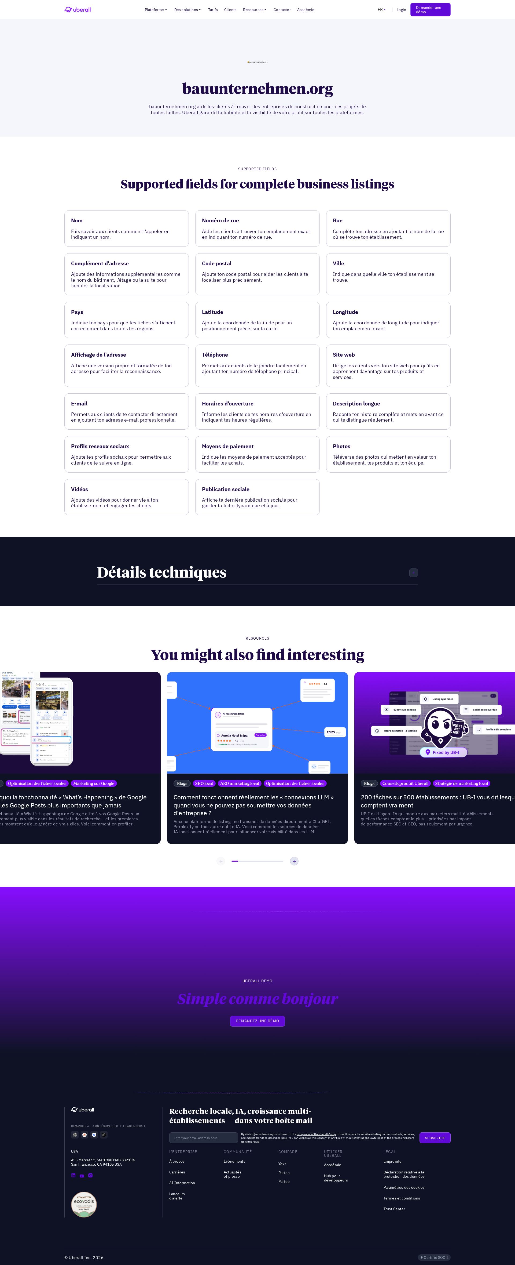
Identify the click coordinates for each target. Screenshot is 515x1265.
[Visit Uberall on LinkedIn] (73, 1176)
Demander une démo (428, 9)
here (284, 1138)
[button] (156, 9)
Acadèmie (305, 9)
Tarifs (213, 9)
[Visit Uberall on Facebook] (82, 1176)
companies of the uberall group (316, 1134)
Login (401, 9)
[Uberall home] (77, 9)
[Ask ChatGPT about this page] (75, 1135)
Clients (230, 9)
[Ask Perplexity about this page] (104, 1135)
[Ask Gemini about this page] (94, 1135)
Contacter (282, 9)
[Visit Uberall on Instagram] (90, 1176)
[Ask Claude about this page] (84, 1135)
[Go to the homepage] (82, 1110)
